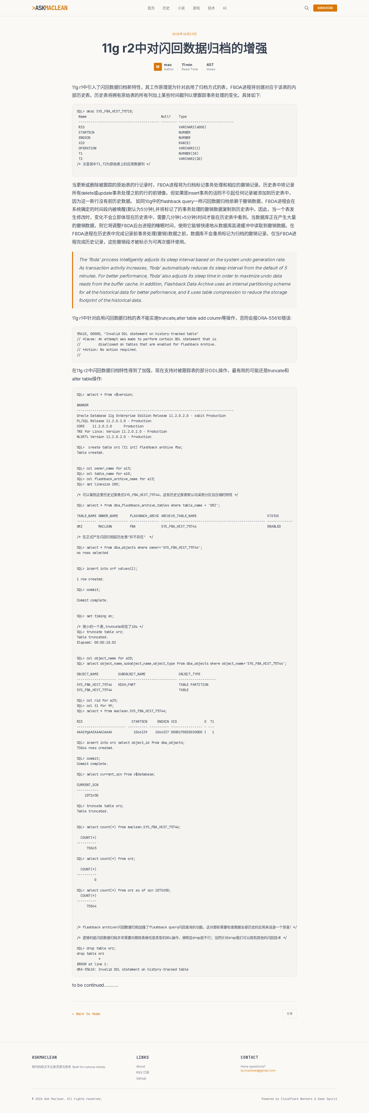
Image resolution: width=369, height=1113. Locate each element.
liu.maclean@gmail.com (258, 1070)
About (140, 1066)
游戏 (196, 8)
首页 (151, 8)
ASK (51, 8)
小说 (181, 8)
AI (225, 8)
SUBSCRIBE (325, 8)
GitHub (141, 1078)
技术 (211, 8)
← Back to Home (86, 1014)
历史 (166, 8)
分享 (290, 1014)
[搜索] (306, 8)
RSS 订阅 (142, 1072)
